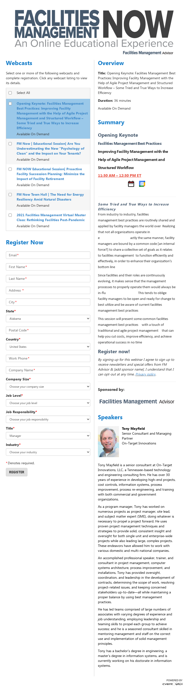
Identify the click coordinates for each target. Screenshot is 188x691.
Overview (111, 63)
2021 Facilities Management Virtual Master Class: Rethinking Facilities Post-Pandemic (51, 217)
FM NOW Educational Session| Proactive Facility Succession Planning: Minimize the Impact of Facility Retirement (51, 174)
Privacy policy (145, 374)
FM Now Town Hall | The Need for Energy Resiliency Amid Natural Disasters (50, 197)
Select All (23, 92)
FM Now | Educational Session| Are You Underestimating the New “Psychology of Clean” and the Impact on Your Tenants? (50, 148)
